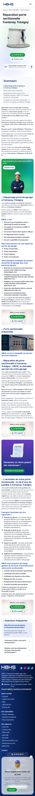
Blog (3, 702)
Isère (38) (5, 735)
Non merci (23, 789)
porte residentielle (14, 10)
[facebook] (21, 668)
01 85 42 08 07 (18, 55)
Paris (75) (5, 727)
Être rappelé (18, 321)
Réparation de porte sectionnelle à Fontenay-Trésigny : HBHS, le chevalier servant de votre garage (16, 95)
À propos (5, 696)
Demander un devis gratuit (14, 470)
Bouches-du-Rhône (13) (10, 740)
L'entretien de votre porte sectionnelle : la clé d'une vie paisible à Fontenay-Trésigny (17, 101)
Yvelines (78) (6, 729)
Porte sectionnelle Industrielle (13, 90)
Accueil (5, 10)
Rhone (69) (6, 732)
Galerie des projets (8, 699)
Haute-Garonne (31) (8, 743)
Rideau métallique (8, 714)
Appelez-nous (9, 167)
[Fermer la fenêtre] (31, 756)
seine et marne (25, 10)
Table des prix (6, 704)
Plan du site (6, 707)
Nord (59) (5, 738)
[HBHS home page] (8, 4)
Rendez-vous (18, 59)
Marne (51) (5, 746)
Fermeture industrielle (9, 717)
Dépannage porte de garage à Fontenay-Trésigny (15, 87)
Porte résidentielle (8, 720)
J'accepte (12, 789)
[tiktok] (32, 668)
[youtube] (25, 668)
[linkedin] (28, 668)
